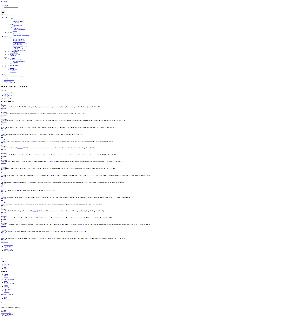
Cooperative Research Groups (20, 46)
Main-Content (4, 1)
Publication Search (8, 250)
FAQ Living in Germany (19, 61)
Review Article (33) (8, 98)
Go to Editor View (5, 315)
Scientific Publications (15, 54)
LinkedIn (6, 275)
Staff (11, 32)
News (5, 66)
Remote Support (7, 289)
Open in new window (6, 313)
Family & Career (14, 65)
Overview (12, 37)
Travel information (17, 25)
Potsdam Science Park (18, 21)
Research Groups (14, 51)
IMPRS (5, 265)
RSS (5, 290)
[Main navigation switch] (3, 12)
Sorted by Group (8, 249)
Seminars (12, 68)
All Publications (7, 246)
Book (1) (6, 94)
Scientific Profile (17, 20)
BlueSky (6, 274)
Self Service (6, 292)
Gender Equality (17, 33)
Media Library (13, 72)
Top (2, 258)
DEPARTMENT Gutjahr (19, 40)
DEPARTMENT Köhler (19, 42)
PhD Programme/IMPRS (16, 59)
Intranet (5, 281)
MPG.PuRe (3, 108)
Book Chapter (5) (8, 95)
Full (2, 186)
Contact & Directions (9, 279)
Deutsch (6, 5)
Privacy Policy (7, 299)
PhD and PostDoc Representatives (21, 35)
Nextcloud (6, 287)
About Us (6, 17)
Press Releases (13, 69)
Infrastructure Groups (18, 44)
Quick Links (4, 261)
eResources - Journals (9, 283)
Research (6, 36)
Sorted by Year (7, 247)
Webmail (6, 282)
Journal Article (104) (9, 92)
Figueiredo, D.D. (12, 231)
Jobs (5, 267)
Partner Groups (16, 47)
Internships (15, 62)
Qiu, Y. (2, 113)
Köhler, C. (26, 106)
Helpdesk (6, 285)
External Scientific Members (19, 50)
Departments (7, 264)
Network (15, 31)
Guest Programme (14, 64)
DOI (2, 109)
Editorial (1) (6, 97)
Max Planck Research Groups (20, 43)
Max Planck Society (17, 28)
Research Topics (14, 53)
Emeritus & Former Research (20, 48)
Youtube (6, 277)
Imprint (5, 298)
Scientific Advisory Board (19, 29)
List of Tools (13, 55)
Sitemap (6, 297)
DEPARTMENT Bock (18, 39)
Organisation (13, 27)
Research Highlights (8, 245)
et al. (71, 224)
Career (5, 57)
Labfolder (6, 286)
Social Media (4, 271)
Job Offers (12, 58)
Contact (11, 24)
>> (7, 242)
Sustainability (16, 22)
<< (1, 242)
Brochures (12, 70)
